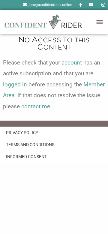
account (72, 62)
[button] (99, 21)
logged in (15, 84)
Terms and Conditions (30, 144)
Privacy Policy (22, 132)
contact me (35, 106)
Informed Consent (26, 156)
